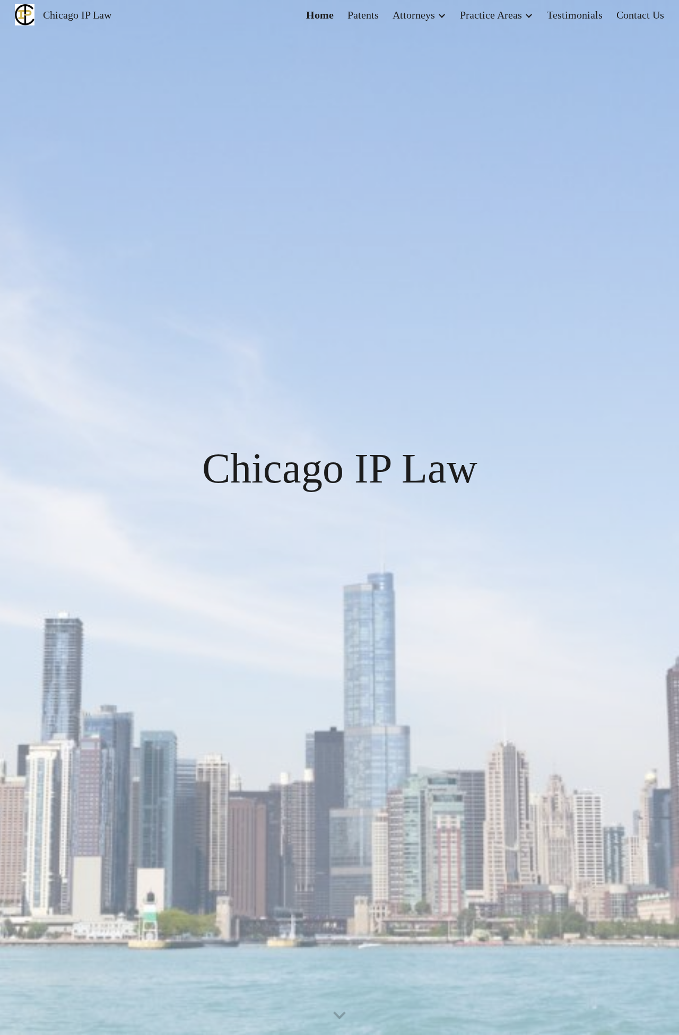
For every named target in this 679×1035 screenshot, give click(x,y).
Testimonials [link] (575, 15)
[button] (339, 1016)
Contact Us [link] (640, 15)
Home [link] (320, 15)
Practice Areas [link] (491, 15)
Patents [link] (363, 15)
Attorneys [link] (414, 15)
